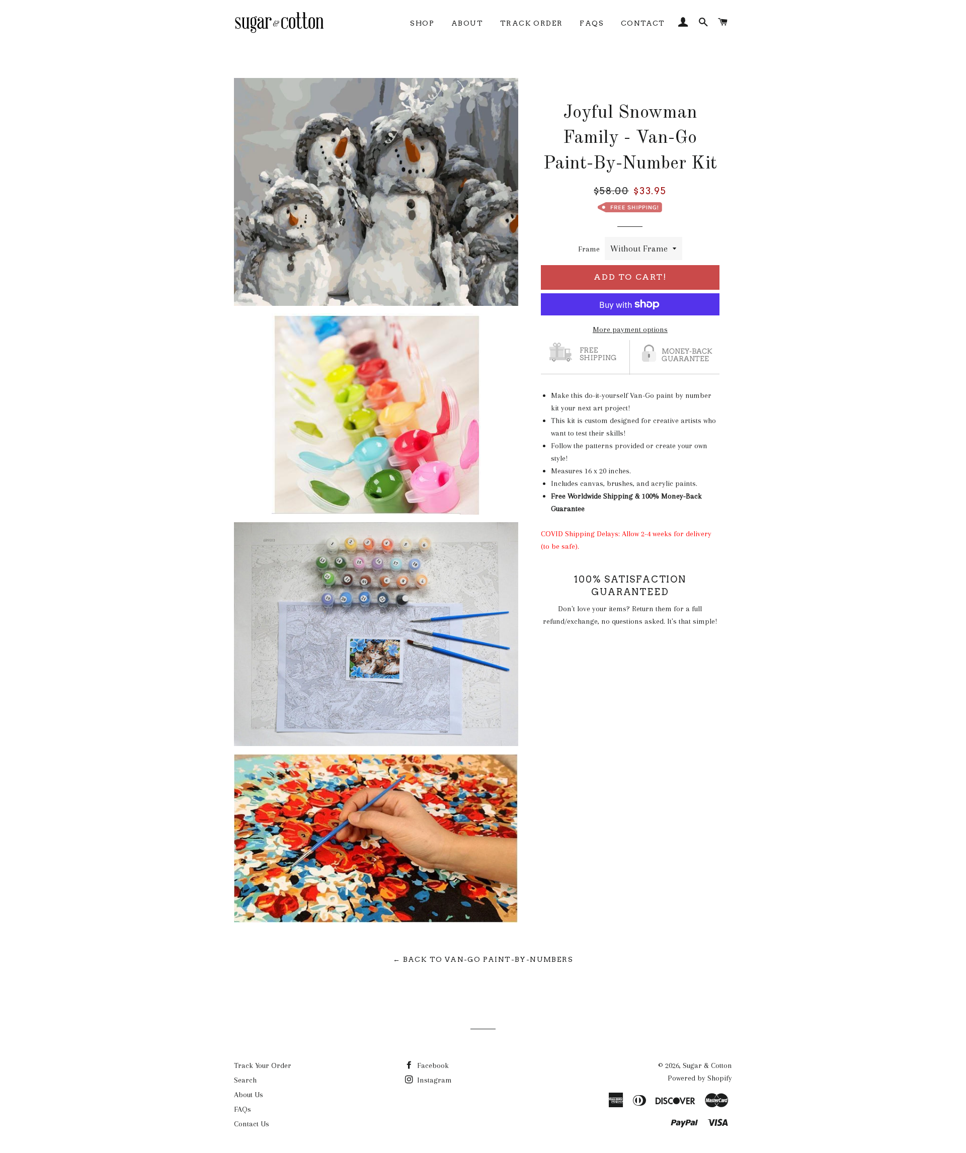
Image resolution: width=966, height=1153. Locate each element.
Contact (643, 23)
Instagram (433, 1080)
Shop (422, 23)
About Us (248, 1094)
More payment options (630, 329)
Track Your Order (262, 1065)
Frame (589, 249)
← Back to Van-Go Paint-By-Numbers (483, 959)
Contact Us (251, 1123)
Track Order (531, 23)
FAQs (592, 23)
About (467, 23)
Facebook (432, 1065)
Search (245, 1080)
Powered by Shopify (700, 1078)
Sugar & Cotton (707, 1065)
